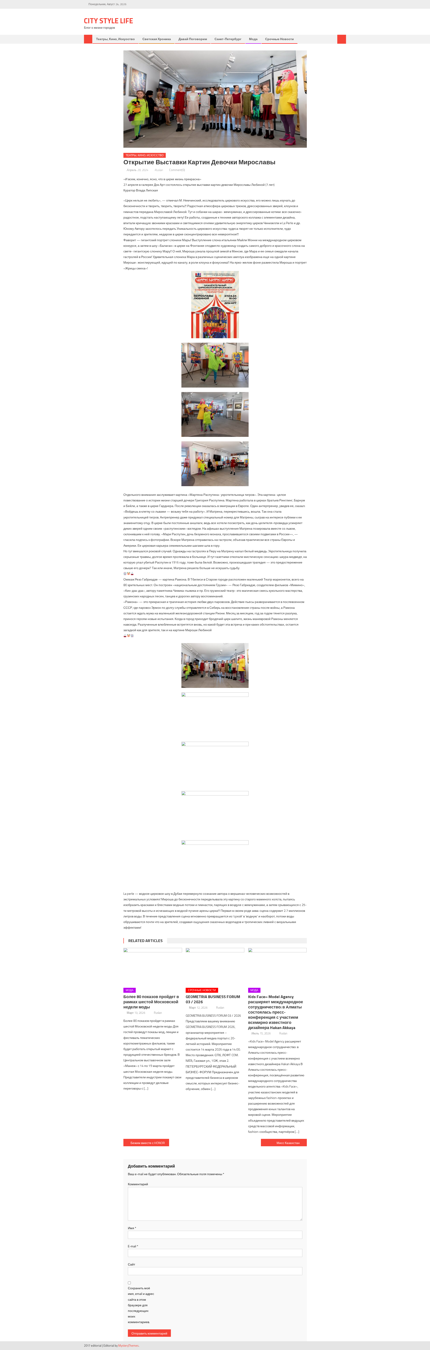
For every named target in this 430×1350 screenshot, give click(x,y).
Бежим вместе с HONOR (148, 1142)
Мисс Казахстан (288, 1142)
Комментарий (138, 1184)
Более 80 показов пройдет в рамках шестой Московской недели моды (151, 1002)
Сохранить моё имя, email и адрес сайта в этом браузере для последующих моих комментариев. (141, 1305)
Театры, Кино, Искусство (115, 39)
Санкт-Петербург (228, 39)
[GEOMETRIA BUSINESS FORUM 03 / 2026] (215, 966)
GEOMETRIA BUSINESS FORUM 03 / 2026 (213, 999)
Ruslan (159, 170)
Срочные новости (279, 39)
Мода (253, 39)
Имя (132, 1228)
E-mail (133, 1246)
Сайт (131, 1264)
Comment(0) (177, 170)
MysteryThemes (128, 1345)
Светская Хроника (156, 39)
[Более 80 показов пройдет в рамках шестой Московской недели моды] (152, 966)
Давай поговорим (192, 39)
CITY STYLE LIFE (108, 20)
